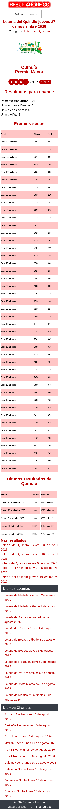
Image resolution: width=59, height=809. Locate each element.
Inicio (6, 14)
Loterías (33, 14)
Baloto (19, 14)
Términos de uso (40, 806)
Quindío (29, 67)
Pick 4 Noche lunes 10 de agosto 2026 (29, 756)
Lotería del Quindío (37, 31)
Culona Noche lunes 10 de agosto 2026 (30, 762)
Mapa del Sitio (16, 806)
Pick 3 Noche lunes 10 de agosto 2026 (29, 749)
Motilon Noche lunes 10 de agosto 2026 (30, 743)
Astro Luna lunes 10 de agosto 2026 (28, 736)
